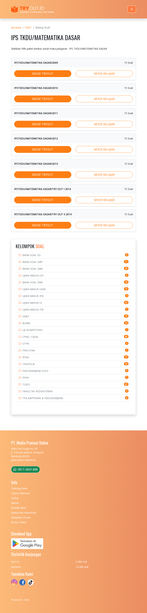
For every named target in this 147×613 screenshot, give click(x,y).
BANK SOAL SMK (32, 282)
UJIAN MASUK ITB (33, 309)
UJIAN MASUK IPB (33, 296)
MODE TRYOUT (42, 74)
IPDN (25, 357)
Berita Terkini (19, 522)
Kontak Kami (18, 507)
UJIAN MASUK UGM (33, 289)
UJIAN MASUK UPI (33, 275)
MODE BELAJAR (104, 74)
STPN (25, 343)
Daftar (15, 498)
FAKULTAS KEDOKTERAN (37, 391)
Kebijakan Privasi (21, 517)
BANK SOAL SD (31, 255)
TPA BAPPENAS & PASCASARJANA (42, 398)
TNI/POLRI (28, 364)
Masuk (15, 503)
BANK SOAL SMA (32, 268)
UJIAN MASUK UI (32, 302)
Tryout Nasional (20, 493)
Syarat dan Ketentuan (23, 512)
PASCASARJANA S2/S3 (35, 371)
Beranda (16, 27)
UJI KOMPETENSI (32, 330)
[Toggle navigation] (132, 9)
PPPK (25, 377)
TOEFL (26, 384)
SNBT (28, 27)
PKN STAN (28, 350)
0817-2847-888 (27, 469)
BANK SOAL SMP (32, 262)
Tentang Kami (19, 488)
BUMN (26, 323)
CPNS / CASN (30, 336)
